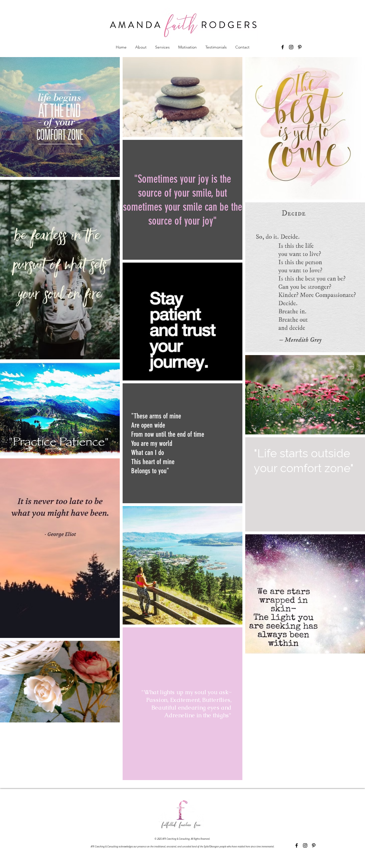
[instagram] (291, 47)
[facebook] (282, 47)
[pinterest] (300, 47)
